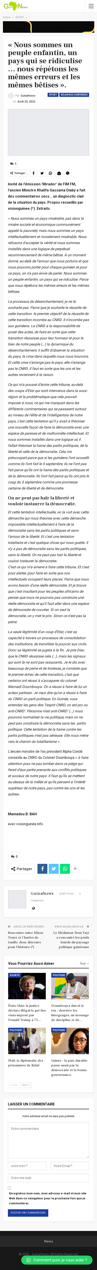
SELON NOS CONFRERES (74, 94)
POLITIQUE (59, 975)
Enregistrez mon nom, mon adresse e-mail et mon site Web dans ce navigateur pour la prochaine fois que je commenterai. (47, 1198)
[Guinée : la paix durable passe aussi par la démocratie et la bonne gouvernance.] (70, 1041)
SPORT (53, 94)
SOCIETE (15, 975)
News (48, 1241)
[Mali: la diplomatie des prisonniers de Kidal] (27, 1041)
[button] (56, 1260)
